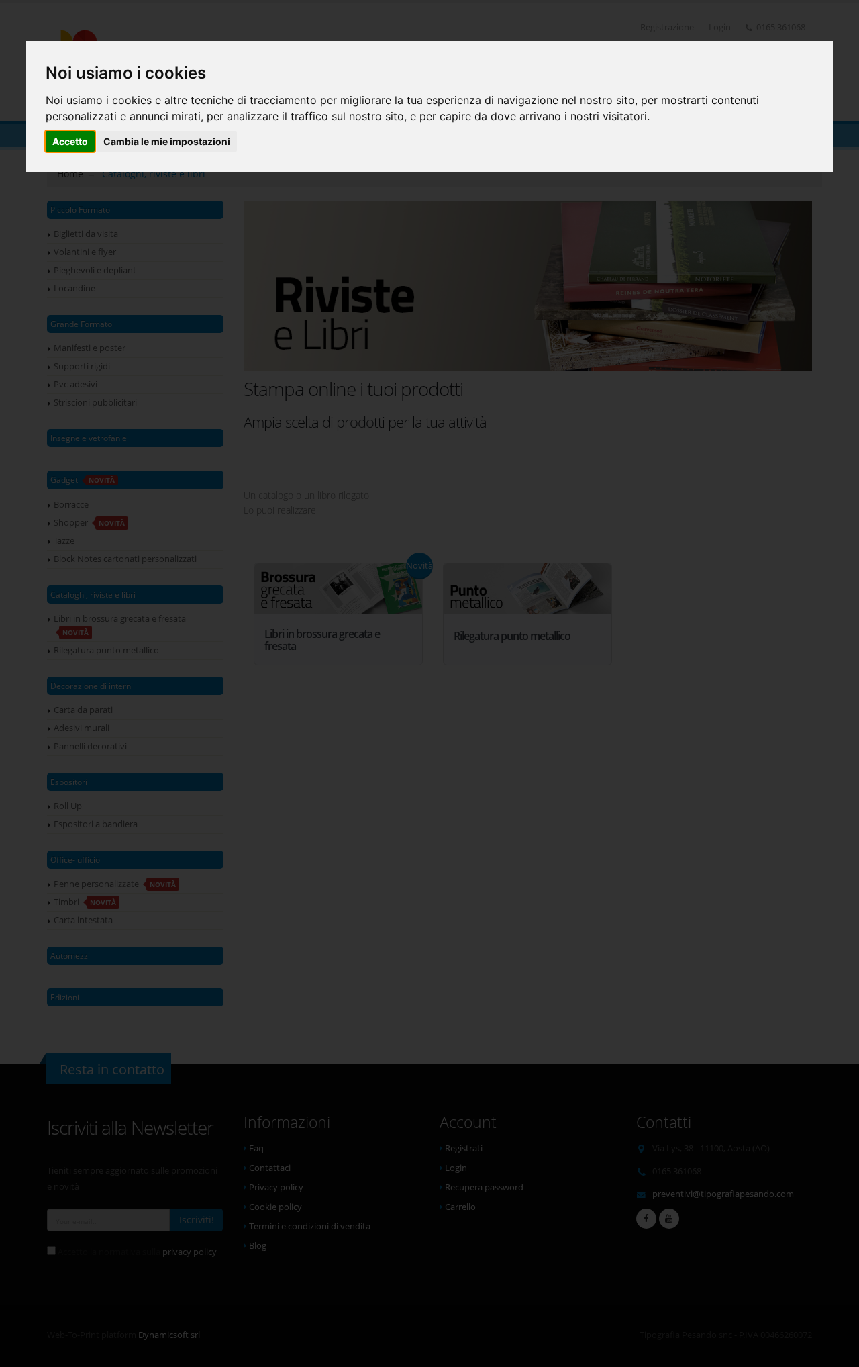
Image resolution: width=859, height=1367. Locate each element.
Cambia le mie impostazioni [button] (166, 141)
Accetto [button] (70, 141)
